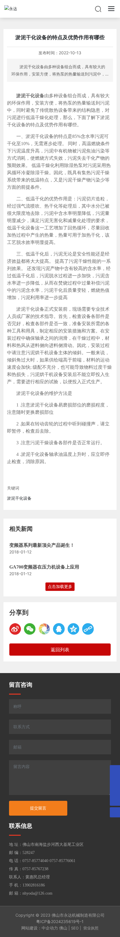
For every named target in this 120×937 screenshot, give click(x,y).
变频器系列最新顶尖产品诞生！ (42, 545)
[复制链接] (88, 629)
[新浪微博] (15, 629)
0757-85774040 (35, 861)
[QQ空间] (73, 629)
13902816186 (33, 885)
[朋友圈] (44, 629)
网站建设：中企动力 (39, 927)
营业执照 (90, 928)
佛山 (63, 927)
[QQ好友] (59, 629)
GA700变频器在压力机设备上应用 (44, 566)
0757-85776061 (62, 861)
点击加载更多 (60, 586)
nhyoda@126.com (37, 893)
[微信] (30, 629)
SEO (75, 928)
